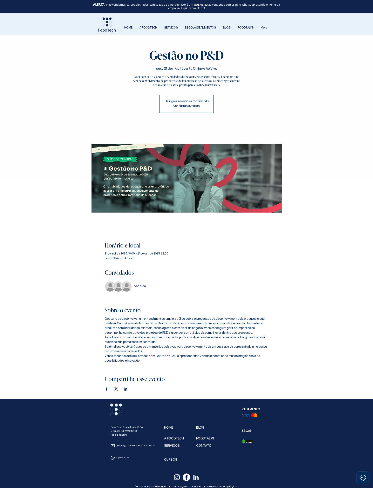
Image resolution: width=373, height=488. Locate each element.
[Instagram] (177, 477)
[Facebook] (186, 477)
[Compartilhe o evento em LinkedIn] (125, 389)
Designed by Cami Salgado (172, 486)
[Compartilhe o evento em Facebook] (106, 389)
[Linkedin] (196, 477)
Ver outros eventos (186, 106)
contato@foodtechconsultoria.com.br (135, 445)
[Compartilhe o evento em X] (116, 389)
